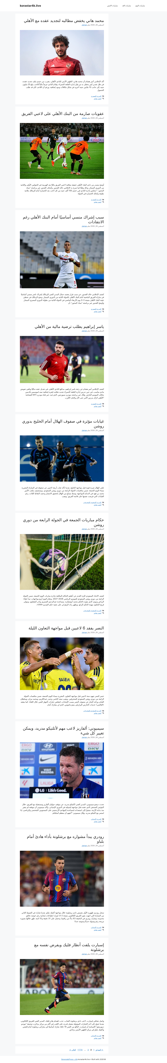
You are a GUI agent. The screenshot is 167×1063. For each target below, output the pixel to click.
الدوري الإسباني (96, 819)
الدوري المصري (96, 96)
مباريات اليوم (140, 6)
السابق (99, 1050)
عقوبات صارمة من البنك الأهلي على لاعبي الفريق (63, 113)
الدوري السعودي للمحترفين (92, 502)
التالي (72, 1050)
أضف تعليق (97, 99)
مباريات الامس (112, 6)
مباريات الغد (126, 6)
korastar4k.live (30, 5)
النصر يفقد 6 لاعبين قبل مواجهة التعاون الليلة (66, 628)
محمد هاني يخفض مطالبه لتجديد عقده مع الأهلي (64, 20)
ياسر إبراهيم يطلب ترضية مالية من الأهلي (69, 326)
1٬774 (80, 1050)
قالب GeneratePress (69, 1059)
